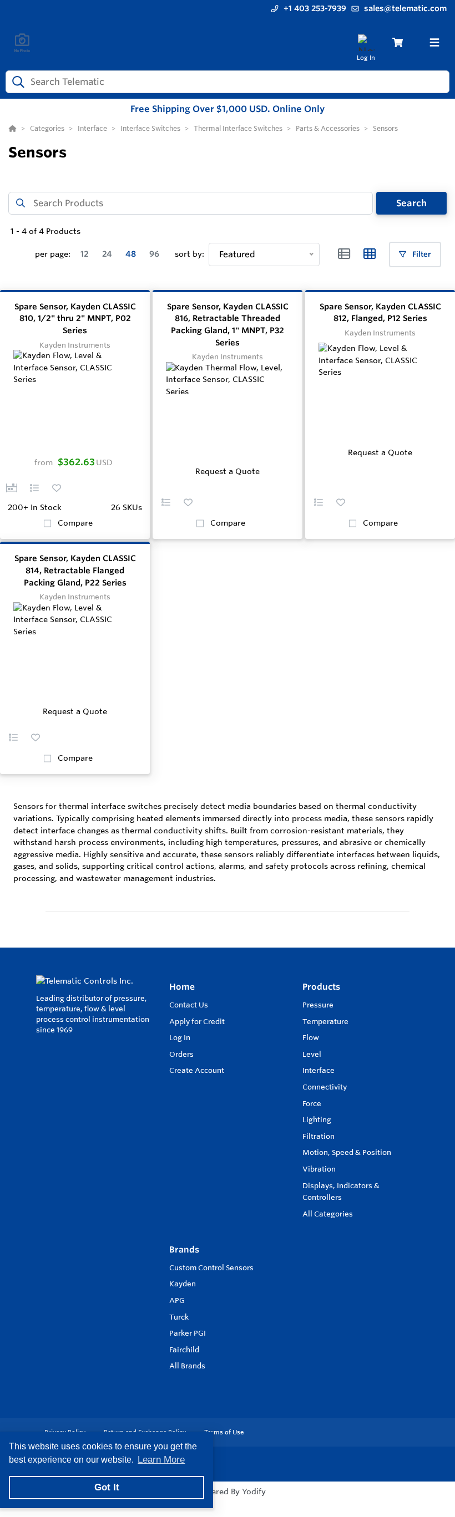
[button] (11, 488)
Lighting (316, 1119)
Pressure (317, 1004)
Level (311, 1054)
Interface (318, 1070)
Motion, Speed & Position (346, 1152)
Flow (310, 1037)
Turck (179, 1316)
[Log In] (366, 42)
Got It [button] (106, 1487)
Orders (181, 1054)
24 (107, 254)
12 (84, 254)
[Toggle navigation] (434, 42)
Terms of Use (224, 1432)
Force (311, 1103)
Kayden (182, 1283)
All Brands (187, 1365)
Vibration (319, 1168)
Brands (184, 1249)
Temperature (325, 1021)
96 (154, 254)
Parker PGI (187, 1332)
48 (130, 254)
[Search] (16, 81)
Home (182, 986)
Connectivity (324, 1086)
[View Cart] (397, 42)
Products (321, 986)
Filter (421, 254)
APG (177, 1300)
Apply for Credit (197, 1021)
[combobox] (227, 82)
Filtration (318, 1136)
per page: (52, 254)
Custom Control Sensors (211, 1267)
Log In (179, 1037)
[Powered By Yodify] (227, 1501)
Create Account (196, 1070)
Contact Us (188, 1004)
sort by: (189, 254)
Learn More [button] (161, 1459)
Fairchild (184, 1349)
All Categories (327, 1213)
